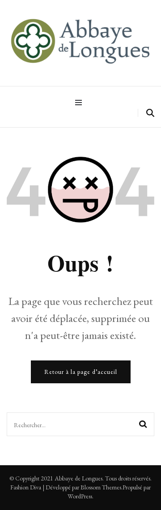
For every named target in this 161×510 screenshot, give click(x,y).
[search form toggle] (150, 113)
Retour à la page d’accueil (80, 372)
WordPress (80, 496)
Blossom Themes (100, 487)
